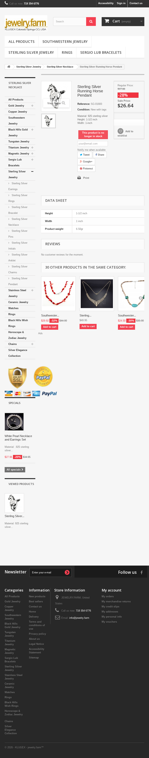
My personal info (112, 616)
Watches (13, 308)
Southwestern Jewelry (64, 41)
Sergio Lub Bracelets (100, 52)
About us (34, 638)
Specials (14, 403)
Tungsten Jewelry (18, 141)
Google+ (87, 161)
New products (37, 596)
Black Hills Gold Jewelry (18, 132)
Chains (12, 344)
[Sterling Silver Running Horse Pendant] (48, 121)
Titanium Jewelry (18, 147)
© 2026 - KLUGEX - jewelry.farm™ (24, 747)
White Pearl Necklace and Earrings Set (18, 437)
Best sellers (36, 601)
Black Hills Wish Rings (18, 323)
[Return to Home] (8, 66)
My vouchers (109, 621)
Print (86, 177)
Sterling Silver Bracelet (17, 210)
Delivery (34, 616)
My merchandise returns (116, 601)
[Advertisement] (74, 546)
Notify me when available (91, 149)
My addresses (110, 611)
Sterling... (85, 315)
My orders (108, 596)
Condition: (83, 109)
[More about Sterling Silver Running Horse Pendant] (14, 503)
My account (111, 590)
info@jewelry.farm (79, 617)
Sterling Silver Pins (17, 233)
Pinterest (87, 168)
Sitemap (34, 657)
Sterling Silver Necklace (17, 222)
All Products (22, 41)
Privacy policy (37, 633)
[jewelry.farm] (26, 23)
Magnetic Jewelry (18, 153)
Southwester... (50, 315)
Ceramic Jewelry (18, 302)
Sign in (121, 3)
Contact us (136, 3)
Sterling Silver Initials (17, 245)
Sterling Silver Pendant (17, 281)
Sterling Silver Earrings (17, 186)
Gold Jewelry (16, 105)
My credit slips (110, 606)
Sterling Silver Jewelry (31, 52)
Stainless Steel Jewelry (17, 293)
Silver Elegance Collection (17, 353)
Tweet (86, 154)
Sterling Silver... (14, 516)
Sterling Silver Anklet (17, 257)
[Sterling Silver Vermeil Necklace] (97, 293)
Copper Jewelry (17, 111)
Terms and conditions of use (37, 625)
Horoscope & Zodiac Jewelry (17, 335)
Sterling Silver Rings (17, 198)
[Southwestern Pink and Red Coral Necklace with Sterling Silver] (58, 293)
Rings (67, 52)
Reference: (83, 103)
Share (100, 154)
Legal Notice (36, 644)
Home (32, 611)
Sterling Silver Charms (17, 269)
